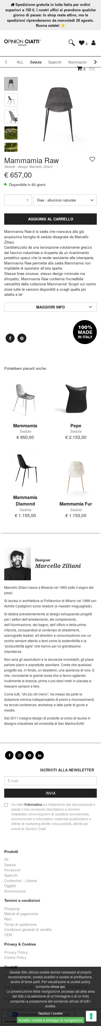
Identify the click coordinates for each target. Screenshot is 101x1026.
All (6, 859)
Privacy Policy (16, 952)
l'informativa (33, 804)
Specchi (10, 875)
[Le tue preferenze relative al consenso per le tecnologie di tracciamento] (91, 1016)
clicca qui (57, 986)
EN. (92, 68)
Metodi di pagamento (21, 913)
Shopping (11, 908)
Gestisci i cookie (50, 1013)
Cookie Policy (15, 957)
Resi (8, 919)
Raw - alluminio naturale (56, 200)
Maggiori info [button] (50, 307)
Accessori (12, 869)
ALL (20, 62)
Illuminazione (15, 891)
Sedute (36, 62)
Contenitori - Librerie (20, 880)
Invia (51, 793)
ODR (8, 934)
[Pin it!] (21, 338)
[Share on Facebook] (10, 338)
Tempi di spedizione (20, 924)
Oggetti (10, 885)
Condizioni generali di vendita (28, 929)
